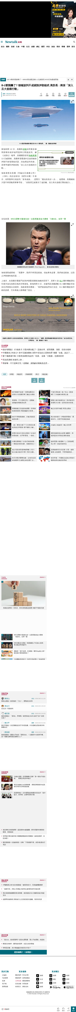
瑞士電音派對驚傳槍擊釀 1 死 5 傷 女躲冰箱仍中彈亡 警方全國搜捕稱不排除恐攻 (23, 451)
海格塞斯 (33, 155)
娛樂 (33, 47)
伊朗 (25, 149)
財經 (12, 47)
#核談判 (19, 374)
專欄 (63, 47)
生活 (28, 47)
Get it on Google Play (55, 987)
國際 (7, 47)
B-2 (61, 281)
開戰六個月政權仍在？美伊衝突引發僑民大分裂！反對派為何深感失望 (63, 401)
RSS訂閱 (25, 975)
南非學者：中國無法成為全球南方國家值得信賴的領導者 (63, 459)
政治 (2, 47)
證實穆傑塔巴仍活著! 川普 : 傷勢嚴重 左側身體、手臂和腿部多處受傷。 (62, 451)
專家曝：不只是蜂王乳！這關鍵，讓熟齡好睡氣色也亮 (24, 401)
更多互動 (5, 971)
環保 (58, 47)
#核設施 (44, 374)
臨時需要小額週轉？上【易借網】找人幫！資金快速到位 (63, 443)
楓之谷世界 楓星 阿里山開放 (61, 408)
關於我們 (18, 975)
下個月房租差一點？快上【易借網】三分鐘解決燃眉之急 (62, 393)
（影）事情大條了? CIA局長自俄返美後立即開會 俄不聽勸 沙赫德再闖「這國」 (23, 426)
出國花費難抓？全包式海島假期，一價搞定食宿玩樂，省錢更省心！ (24, 443)
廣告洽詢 (25, 986)
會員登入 (18, 986)
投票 (3, 981)
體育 (43, 47)
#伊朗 (12, 374)
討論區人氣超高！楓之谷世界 (61, 425)
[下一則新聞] (72, 79)
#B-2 (37, 374)
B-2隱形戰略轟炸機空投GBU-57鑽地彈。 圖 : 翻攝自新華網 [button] (38, 143)
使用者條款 (26, 978)
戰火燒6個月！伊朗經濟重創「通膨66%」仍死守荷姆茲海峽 (62, 418)
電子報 (4, 983)
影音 (73, 47)
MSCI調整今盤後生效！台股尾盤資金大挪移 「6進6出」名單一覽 (38, 219)
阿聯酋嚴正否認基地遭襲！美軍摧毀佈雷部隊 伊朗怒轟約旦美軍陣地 (24, 410)
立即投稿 (18, 981)
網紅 (38, 47)
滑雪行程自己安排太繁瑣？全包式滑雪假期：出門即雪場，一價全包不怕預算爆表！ (24, 434)
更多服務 (22, 971)
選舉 (68, 47)
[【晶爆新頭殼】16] (63, 19)
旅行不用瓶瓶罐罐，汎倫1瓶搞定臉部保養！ (23, 418)
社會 (17, 47)
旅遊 (53, 47)
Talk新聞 (5, 978)
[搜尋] (74, 42)
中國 (23, 47)
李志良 (8, 93)
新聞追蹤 (5, 986)
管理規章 (25, 983)
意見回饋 (18, 983)
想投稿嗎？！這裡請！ (23, 952)
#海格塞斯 (28, 374)
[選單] (2, 42)
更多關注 (55, 971)
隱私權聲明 (26, 981)
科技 (48, 47)
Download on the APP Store (69, 987)
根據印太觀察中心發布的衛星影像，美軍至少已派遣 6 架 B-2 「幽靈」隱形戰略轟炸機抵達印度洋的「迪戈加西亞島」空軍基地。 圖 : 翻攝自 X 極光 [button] (38, 339)
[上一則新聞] (68, 79)
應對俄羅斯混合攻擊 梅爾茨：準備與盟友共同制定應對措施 (62, 434)
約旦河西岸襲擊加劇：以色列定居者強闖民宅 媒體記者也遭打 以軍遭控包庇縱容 (24, 459)
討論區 (4, 975)
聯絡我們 (18, 978)
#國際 (4, 374)
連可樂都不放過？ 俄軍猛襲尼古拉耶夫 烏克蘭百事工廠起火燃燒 (23, 393)
